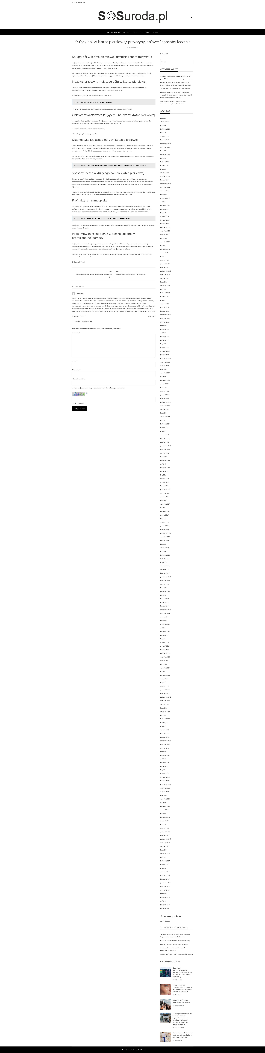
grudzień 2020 (165, 351)
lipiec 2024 (163, 194)
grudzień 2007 (165, 832)
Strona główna (113, 32)
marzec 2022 (164, 296)
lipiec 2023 (163, 238)
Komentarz (76, 333)
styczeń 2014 (164, 642)
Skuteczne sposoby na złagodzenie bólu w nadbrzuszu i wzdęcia (94, 274)
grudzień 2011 (165, 733)
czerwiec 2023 (165, 242)
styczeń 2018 (164, 478)
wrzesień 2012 (165, 700)
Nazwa (74, 361)
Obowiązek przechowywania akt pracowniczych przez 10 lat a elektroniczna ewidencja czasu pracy (183, 972)
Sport (155, 32)
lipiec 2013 (163, 664)
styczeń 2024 (164, 216)
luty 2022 (163, 300)
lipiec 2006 (163, 893)
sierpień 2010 (164, 792)
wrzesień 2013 (165, 657)
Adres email (76, 370)
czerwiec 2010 (165, 799)
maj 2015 (163, 595)
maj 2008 (163, 813)
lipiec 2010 (163, 795)
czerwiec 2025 (165, 154)
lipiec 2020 (163, 369)
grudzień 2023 (165, 220)
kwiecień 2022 (165, 293)
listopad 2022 (164, 267)
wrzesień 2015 (165, 580)
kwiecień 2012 (165, 719)
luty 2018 (163, 475)
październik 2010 (165, 784)
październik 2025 (165, 143)
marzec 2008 (164, 821)
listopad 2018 (164, 442)
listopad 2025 (164, 140)
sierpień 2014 (164, 617)
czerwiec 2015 (165, 591)
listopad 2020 (164, 355)
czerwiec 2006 (165, 897)
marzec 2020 (164, 384)
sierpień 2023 (164, 234)
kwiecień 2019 (165, 424)
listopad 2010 (164, 781)
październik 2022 (165, 271)
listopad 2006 (164, 879)
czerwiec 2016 (165, 548)
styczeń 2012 (164, 730)
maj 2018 (163, 464)
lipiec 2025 (163, 151)
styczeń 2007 (164, 872)
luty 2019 (163, 431)
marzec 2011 (164, 766)
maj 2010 (163, 803)
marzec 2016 (164, 559)
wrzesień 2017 (165, 493)
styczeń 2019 (164, 435)
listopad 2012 (164, 693)
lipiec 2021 (163, 325)
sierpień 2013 (164, 660)
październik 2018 (165, 446)
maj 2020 (163, 376)
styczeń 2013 (164, 686)
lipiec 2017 (163, 500)
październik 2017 (165, 489)
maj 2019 (163, 420)
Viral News (134, 1050)
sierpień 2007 (164, 846)
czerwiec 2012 (165, 711)
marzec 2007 (164, 864)
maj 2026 (163, 125)
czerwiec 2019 (165, 417)
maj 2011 (163, 759)
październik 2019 (165, 402)
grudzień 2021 (165, 307)
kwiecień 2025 (165, 162)
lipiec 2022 (163, 282)
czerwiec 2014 (165, 624)
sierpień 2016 (164, 540)
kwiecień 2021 (165, 336)
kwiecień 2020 (165, 380)
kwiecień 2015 (165, 599)
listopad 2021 (164, 311)
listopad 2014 (164, 606)
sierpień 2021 (164, 322)
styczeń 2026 (164, 136)
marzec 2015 (164, 602)
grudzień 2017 (165, 482)
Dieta (148, 32)
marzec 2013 (164, 679)
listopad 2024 (164, 180)
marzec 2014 (164, 635)
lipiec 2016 (163, 544)
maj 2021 (163, 333)
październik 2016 (165, 533)
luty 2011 (163, 770)
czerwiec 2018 (165, 460)
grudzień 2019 (165, 395)
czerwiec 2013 (165, 668)
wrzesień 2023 (165, 231)
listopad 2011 (164, 737)
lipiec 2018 (163, 457)
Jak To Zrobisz (165, 921)
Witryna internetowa (79, 379)
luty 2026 (163, 132)
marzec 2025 (164, 165)
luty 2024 (163, 213)
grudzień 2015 (165, 569)
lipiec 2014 (163, 620)
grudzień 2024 (165, 176)
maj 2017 (163, 507)
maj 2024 (163, 202)
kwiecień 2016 (165, 555)
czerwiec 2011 (165, 755)
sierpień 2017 (164, 497)
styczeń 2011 (164, 773)
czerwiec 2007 (165, 853)
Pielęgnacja (137, 32)
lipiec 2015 (163, 588)
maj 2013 (163, 671)
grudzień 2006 (165, 875)
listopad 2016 (164, 529)
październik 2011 (165, 741)
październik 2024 (165, 184)
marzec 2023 (164, 253)
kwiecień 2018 (165, 467)
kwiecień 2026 (165, 129)
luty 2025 (163, 169)
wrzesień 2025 (165, 147)
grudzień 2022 (165, 264)
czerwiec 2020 (165, 373)
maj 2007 (163, 857)
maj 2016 (163, 551)
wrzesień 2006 (165, 886)
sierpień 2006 (164, 890)
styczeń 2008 (164, 828)
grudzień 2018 (165, 438)
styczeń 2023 (164, 260)
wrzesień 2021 (165, 318)
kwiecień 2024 (165, 205)
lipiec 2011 (163, 751)
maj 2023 (163, 245)
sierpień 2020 (164, 366)
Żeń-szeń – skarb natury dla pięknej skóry (179, 954)
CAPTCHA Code (77, 403)
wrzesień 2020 (165, 362)
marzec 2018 (164, 471)
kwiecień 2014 (165, 631)
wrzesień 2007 (165, 843)
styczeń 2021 (164, 347)
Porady (126, 32)
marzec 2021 (164, 340)
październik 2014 (165, 610)
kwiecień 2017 (165, 511)
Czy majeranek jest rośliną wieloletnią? (177, 940)
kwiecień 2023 (165, 249)
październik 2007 (165, 839)
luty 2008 (163, 824)
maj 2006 (163, 901)
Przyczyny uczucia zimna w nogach (177, 944)
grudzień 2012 (165, 690)
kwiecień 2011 (165, 762)
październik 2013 (165, 653)
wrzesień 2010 (165, 788)
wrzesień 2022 (165, 274)
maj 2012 (163, 715)
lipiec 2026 (163, 118)
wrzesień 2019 (165, 406)
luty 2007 (163, 868)
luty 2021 (163, 344)
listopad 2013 (164, 650)
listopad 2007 (164, 835)
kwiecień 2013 (165, 675)
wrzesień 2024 (165, 187)
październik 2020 (165, 358)
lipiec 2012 (163, 708)
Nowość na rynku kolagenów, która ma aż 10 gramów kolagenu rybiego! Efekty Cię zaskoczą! (182, 988)
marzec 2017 (164, 515)
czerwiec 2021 (165, 329)
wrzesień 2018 (165, 449)
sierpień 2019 (164, 409)
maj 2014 (163, 628)
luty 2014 (163, 639)
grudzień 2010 (165, 777)
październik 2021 (165, 315)
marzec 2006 (164, 908)
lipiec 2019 (163, 413)
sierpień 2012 (164, 704)
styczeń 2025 (164, 173)
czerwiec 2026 (165, 122)
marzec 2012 (164, 722)
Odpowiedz (151, 316)
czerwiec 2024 (165, 198)
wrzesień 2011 (165, 744)
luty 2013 (163, 682)
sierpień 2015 (164, 584)
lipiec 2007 (163, 850)
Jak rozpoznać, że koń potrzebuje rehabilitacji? (175, 89)
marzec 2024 (164, 209)
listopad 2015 (164, 573)
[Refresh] (87, 393)
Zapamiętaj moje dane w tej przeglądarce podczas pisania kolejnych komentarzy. (99, 388)
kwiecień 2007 (165, 861)
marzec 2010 (164, 810)
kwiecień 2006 (165, 904)
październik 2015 (165, 577)
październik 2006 (165, 883)
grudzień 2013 (165, 646)
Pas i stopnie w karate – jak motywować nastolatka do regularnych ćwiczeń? (183, 1035)
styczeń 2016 (164, 566)
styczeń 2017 (164, 522)
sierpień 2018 (164, 453)
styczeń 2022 (164, 304)
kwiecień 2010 (165, 806)
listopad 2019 (164, 398)
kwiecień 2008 (165, 817)
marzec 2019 (164, 427)
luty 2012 (163, 726)
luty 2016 (163, 562)
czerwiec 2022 (165, 285)
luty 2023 (163, 256)
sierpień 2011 (164, 748)
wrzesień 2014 (165, 613)
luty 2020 (163, 387)
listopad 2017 (164, 486)
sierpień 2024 (164, 191)
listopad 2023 (164, 224)
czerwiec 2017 (165, 504)
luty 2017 (163, 518)
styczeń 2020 (164, 391)
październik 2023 (165, 227)
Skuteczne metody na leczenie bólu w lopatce (130, 272)
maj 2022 (163, 289)
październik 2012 (165, 697)
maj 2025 (163, 158)
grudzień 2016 (165, 526)
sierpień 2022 (164, 278)
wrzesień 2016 (165, 537)
